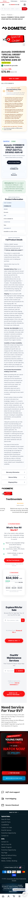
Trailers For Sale (6, 827)
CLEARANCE (5, 825)
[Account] (8, 896)
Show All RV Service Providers (13, 693)
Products (9, 15)
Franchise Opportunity (8, 833)
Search (24, 8)
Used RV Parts (5, 822)
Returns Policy (13, 477)
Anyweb (20, 885)
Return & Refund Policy (8, 855)
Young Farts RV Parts (13, 879)
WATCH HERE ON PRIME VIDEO (14, 778)
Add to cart (14, 78)
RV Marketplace (14, 1)
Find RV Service (23, 1)
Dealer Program (6, 847)
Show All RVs (13, 640)
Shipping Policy (12, 482)
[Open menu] (19, 896)
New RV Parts (5, 819)
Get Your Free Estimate (13, 560)
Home (3, 15)
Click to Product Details (14, 162)
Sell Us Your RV (6, 844)
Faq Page (4, 853)
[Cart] (24, 4)
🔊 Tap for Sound (14, 773)
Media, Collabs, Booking (9, 861)
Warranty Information (12, 472)
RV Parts (4, 1)
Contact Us (4, 836)
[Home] (14, 5)
